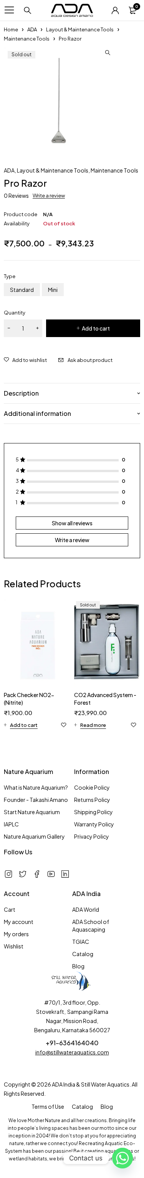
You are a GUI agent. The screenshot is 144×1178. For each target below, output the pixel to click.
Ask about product (90, 360)
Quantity (14, 313)
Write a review (49, 195)
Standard (22, 289)
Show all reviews (72, 523)
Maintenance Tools (27, 39)
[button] (107, 53)
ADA (32, 29)
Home (11, 29)
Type (9, 276)
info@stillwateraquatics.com (72, 1052)
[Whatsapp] (122, 1158)
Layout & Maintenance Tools (80, 29)
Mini (53, 289)
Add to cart (96, 328)
